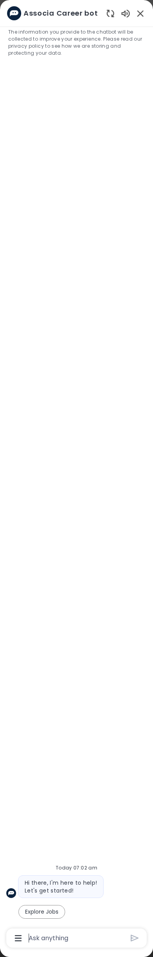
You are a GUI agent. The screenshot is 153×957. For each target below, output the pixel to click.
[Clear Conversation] (110, 13)
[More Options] (18, 938)
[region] (76, 475)
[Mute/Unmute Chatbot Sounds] (125, 13)
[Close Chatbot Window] (140, 13)
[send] (135, 938)
